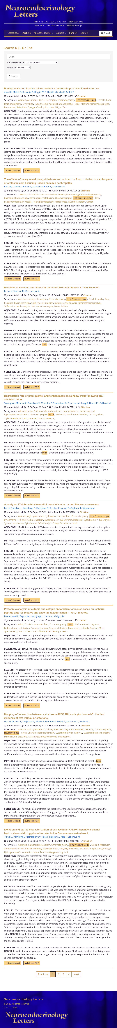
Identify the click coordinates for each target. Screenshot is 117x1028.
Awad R (8, 92)
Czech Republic (96, 299)
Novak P (39, 721)
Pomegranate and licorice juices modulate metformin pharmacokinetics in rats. (52, 88)
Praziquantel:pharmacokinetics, (39, 418)
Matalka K (60, 92)
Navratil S (94, 403)
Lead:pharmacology (14, 201)
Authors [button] (60, 32)
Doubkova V (34, 403)
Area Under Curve (36, 99)
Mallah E (17, 92)
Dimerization (10, 736)
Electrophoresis (50, 848)
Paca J (45, 836)
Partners (73, 32)
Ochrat (89, 201)
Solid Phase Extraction (42, 302)
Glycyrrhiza (28, 103)
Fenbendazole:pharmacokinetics (71, 414)
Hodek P (27, 186)
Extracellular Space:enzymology (95, 848)
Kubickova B (42, 508)
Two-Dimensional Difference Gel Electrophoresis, (43, 631)
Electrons (22, 736)
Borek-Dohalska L (13, 508)
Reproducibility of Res (56, 107)
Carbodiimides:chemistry (81, 729)
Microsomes (61, 201)
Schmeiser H (39, 186)
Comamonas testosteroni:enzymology (23, 848)
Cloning (95, 844)
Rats (19, 107)
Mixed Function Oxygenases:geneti (51, 852)
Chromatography (66, 99)
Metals (28, 201)
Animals (22, 99)
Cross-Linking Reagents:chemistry (37, 732)
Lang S (84, 403)
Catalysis (22, 844)
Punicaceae (9, 107)
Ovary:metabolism (58, 628)
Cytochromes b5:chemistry (96, 732)
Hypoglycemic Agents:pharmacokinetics (53, 103)
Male (77, 103)
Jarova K (8, 291)
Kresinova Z (63, 508)
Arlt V (48, 186)
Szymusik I (25, 616)
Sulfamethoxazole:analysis (17, 306)
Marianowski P (11, 616)
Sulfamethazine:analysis (89, 302)
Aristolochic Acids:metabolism (42, 194)
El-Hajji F (49, 92)
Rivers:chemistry (22, 302)
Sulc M (53, 508)
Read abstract (13, 170)
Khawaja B (27, 92)
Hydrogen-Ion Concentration (18, 852)
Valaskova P (29, 508)
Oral (36, 411)
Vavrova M (19, 291)
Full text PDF (33, 170)
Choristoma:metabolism (36, 624)
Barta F (7, 186)
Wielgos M (59, 616)
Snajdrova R (28, 721)
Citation (81, 96)
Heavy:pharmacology (43, 201)
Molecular (105, 844)
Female (101, 99)
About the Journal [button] (43, 32)
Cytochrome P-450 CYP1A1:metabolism (23, 519)
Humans (43, 628)
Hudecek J (84, 721)
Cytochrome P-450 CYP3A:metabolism (63, 519)
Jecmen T (16, 721)
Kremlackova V (33, 836)
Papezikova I (73, 403)
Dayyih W (39, 92)
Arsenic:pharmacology (69, 194)
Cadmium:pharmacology (16, 197)
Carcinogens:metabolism (41, 197)
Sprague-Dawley (36, 107)
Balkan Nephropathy (91, 194)
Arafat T (70, 92)
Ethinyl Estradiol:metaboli (65, 523)
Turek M (8, 836)
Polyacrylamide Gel (69, 848)
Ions (97, 197)
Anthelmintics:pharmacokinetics (63, 411)
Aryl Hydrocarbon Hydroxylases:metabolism (48, 516)
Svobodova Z (59, 403)
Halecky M (54, 836)
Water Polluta (61, 306)
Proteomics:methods (78, 628)
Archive (27, 32)
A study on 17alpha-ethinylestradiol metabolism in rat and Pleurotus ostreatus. (52, 504)
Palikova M (105, 403)
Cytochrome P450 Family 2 (38, 523)
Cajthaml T (75, 508)
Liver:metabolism (76, 201)
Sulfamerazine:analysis (66, 302)
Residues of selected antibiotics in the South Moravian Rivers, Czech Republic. (52, 287)
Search (106, 33)
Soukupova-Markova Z (15, 403)
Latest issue (14, 32)
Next (76, 974)
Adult (20, 624)
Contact (84, 32)
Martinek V (50, 721)
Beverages (51, 99)
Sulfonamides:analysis (42, 306)
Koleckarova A (32, 291)
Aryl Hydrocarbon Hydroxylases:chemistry (47, 729)
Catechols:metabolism (39, 844)
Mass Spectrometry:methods (42, 736)
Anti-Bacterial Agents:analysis (32, 299)
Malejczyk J (36, 616)
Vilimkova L (19, 836)
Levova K (17, 186)
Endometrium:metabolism (17, 628)
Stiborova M (59, 186)
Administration (25, 411)
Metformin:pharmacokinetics (95, 103)
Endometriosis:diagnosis (87, 624)
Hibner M (48, 616)
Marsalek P (46, 403)
